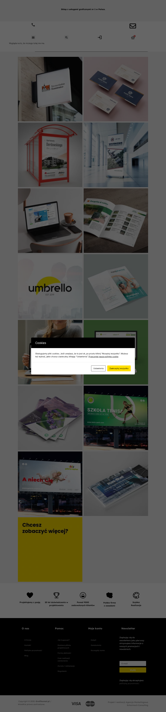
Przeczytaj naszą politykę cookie (103, 356)
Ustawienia (98, 368)
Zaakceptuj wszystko (119, 368)
